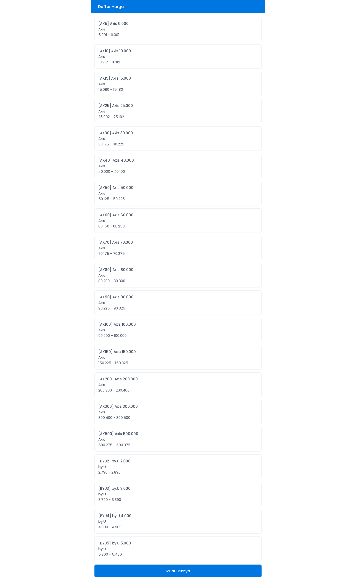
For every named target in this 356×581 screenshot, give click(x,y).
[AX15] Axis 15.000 (114, 84)
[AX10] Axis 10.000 (114, 56)
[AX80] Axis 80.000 (115, 275)
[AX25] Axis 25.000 (115, 111)
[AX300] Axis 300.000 (118, 412)
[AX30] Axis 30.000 (115, 138)
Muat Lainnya (178, 570)
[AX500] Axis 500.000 (118, 439)
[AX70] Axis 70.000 (115, 248)
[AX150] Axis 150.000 (117, 357)
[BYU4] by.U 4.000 (115, 521)
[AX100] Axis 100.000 (117, 330)
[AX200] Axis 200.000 (118, 385)
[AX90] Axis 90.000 (115, 302)
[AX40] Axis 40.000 (116, 166)
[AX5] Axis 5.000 (113, 29)
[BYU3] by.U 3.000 (114, 494)
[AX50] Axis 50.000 (115, 193)
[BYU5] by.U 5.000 (114, 549)
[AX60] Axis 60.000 (115, 220)
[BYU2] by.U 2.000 (114, 467)
